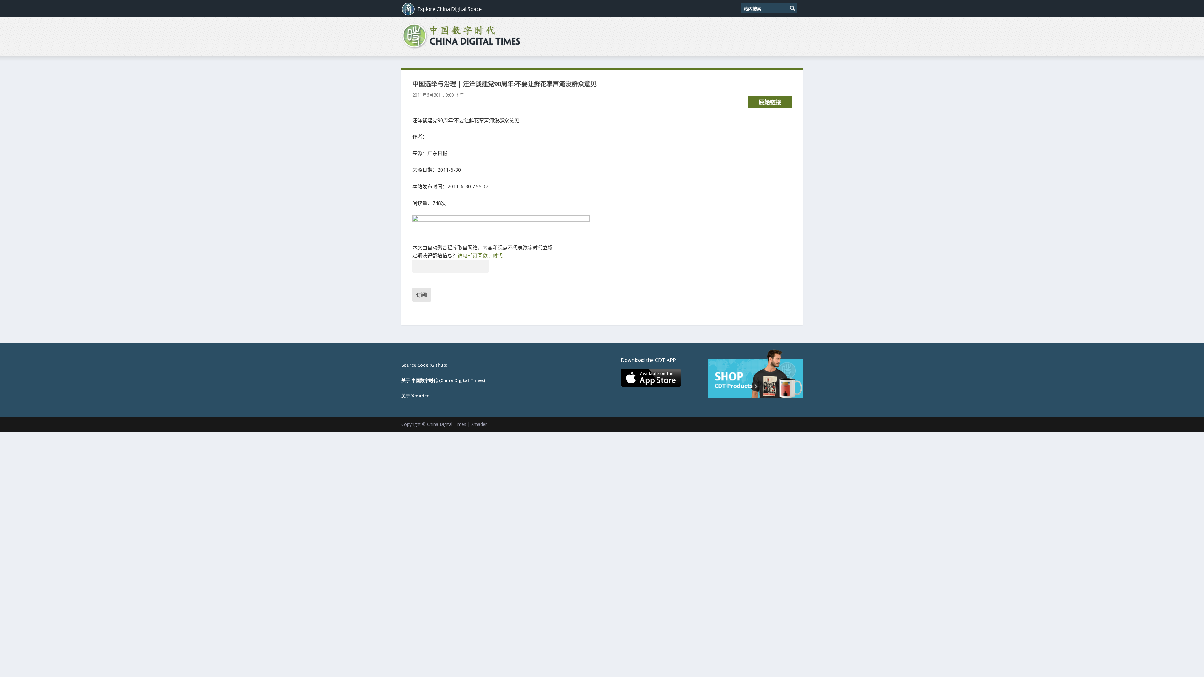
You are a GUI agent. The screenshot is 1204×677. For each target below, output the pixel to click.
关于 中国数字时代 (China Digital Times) (443, 380)
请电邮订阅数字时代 (480, 255)
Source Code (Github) (424, 365)
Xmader (479, 424)
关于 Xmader (415, 396)
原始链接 (770, 102)
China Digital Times (446, 424)
